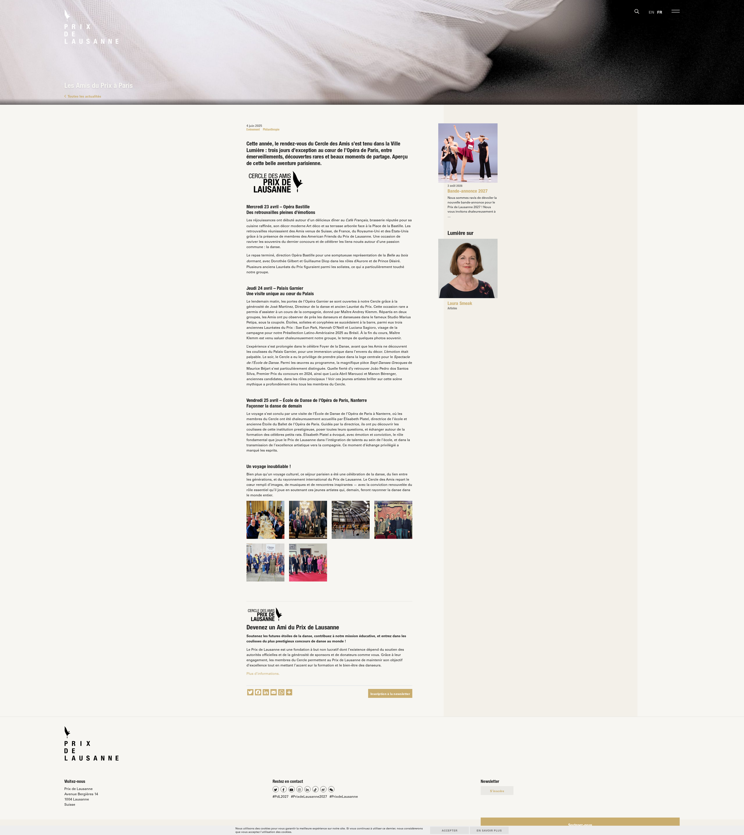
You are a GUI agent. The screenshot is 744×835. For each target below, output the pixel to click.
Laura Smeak (460, 304)
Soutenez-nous (580, 826)
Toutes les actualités (84, 96)
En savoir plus (489, 830)
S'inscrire (497, 791)
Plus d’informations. (263, 673)
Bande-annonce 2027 (468, 191)
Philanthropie (271, 130)
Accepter (449, 830)
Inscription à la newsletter (390, 694)
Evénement (253, 130)
